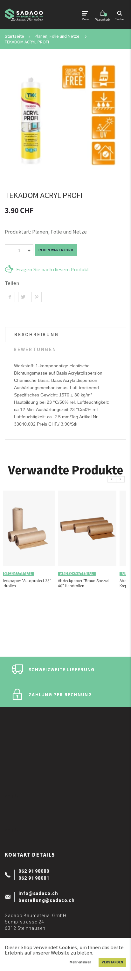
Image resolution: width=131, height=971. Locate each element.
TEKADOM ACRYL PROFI (27, 42)
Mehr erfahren (80, 962)
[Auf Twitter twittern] (23, 297)
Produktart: (18, 231)
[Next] (120, 479)
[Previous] (111, 479)
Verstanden (112, 962)
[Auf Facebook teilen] (10, 297)
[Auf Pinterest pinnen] (36, 297)
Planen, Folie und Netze (57, 36)
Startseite (14, 36)
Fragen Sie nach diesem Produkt (52, 269)
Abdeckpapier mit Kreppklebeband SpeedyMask (41, 583)
